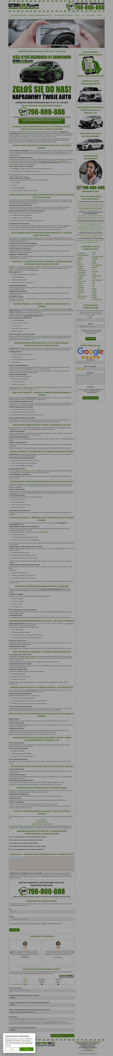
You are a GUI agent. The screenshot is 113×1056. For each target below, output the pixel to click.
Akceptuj (26, 1049)
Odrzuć (12, 1049)
